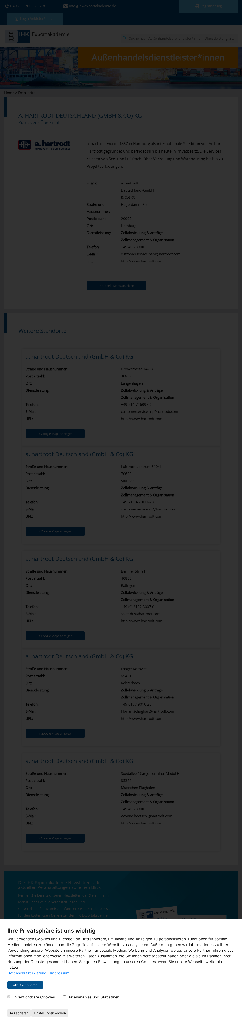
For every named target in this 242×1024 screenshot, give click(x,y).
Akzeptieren (19, 1013)
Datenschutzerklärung (27, 973)
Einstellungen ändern (50, 1013)
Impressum (59, 973)
